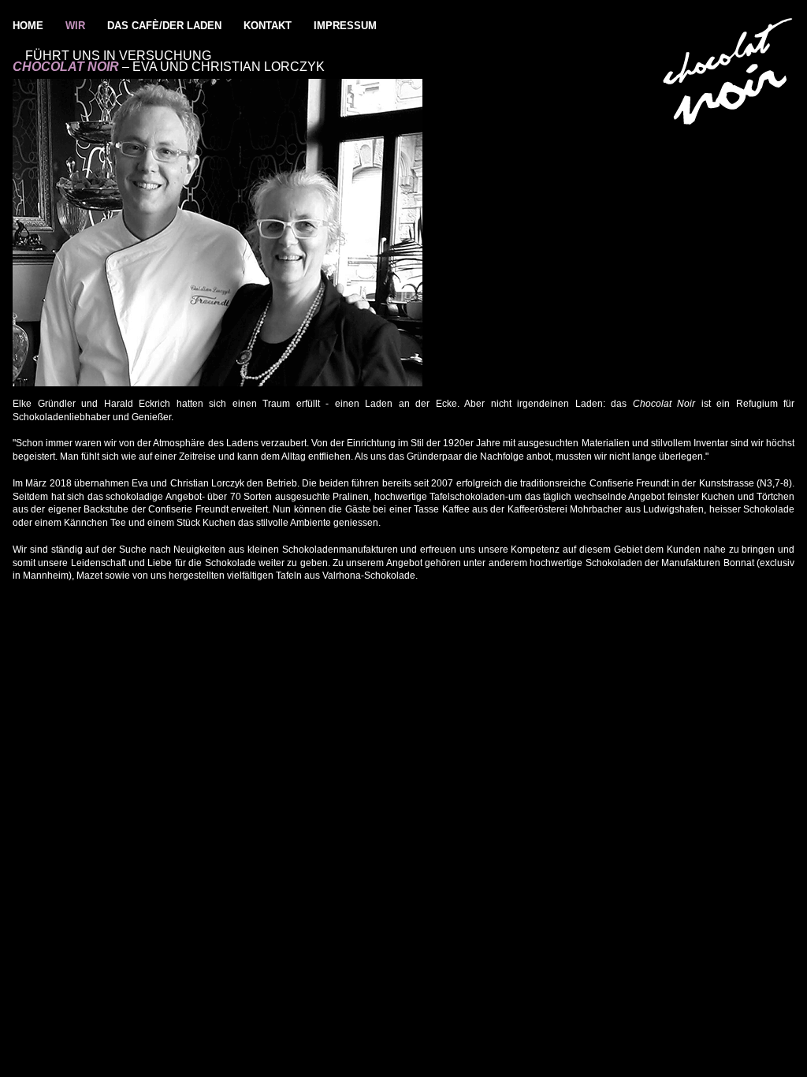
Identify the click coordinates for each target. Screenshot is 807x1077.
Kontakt (268, 26)
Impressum (345, 26)
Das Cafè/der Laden (164, 26)
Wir (75, 26)
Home (28, 26)
